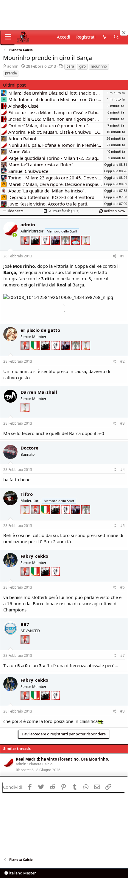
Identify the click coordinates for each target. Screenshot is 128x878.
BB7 (25, 624)
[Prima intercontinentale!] (85, 249)
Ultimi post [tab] (14, 85)
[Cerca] (116, 36)
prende (11, 73)
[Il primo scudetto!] (36, 354)
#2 (122, 361)
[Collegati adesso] (15, 235)
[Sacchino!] (76, 249)
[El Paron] (36, 249)
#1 (122, 256)
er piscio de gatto (40, 330)
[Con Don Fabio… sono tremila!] (56, 249)
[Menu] (8, 37)
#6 (122, 587)
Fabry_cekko (34, 556)
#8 (122, 711)
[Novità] (104, 36)
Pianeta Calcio (40, 764)
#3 (122, 423)
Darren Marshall (39, 392)
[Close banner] (124, 33)
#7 (122, 655)
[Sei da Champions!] (46, 249)
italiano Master (22, 873)
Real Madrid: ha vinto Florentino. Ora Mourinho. (62, 759)
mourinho (99, 66)
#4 (122, 469)
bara (70, 66)
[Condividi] (114, 256)
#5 (122, 525)
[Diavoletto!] (26, 249)
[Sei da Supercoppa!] (66, 249)
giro (82, 66)
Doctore (29, 448)
